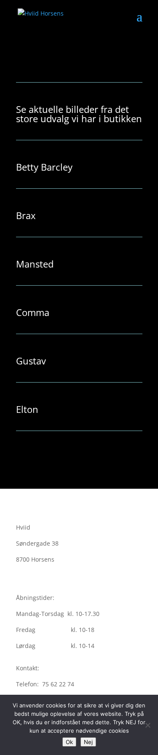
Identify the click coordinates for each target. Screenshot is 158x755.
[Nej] (147, 725)
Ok (69, 742)
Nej (88, 742)
